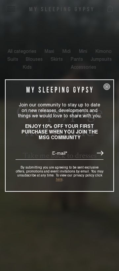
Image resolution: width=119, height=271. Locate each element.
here (59, 179)
